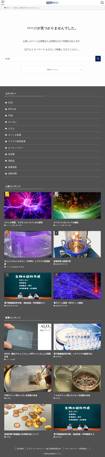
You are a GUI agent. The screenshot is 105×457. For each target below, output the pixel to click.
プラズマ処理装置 (17, 141)
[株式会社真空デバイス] (52, 2)
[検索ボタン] (102, 2)
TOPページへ (52, 69)
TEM (10, 115)
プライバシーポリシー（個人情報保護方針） (44, 448)
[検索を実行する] (98, 58)
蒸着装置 (12, 167)
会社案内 (20, 448)
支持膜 (11, 154)
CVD (10, 102)
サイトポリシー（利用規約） (76, 448)
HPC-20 (12, 108)
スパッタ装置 (14, 134)
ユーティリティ (15, 147)
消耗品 (11, 160)
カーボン (12, 121)
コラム (11, 128)
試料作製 (12, 173)
